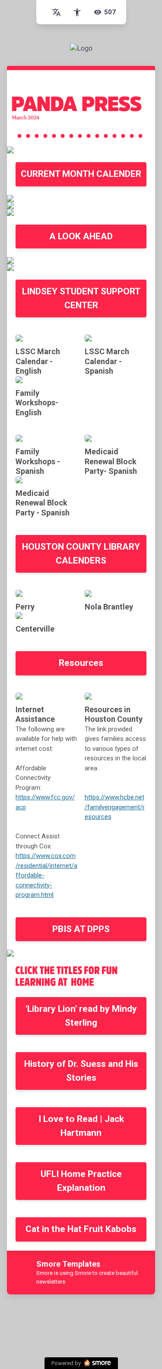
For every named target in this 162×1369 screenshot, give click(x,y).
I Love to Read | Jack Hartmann (81, 1126)
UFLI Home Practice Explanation (81, 1181)
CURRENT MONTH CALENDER (81, 174)
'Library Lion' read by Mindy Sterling (81, 1016)
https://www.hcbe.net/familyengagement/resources (115, 807)
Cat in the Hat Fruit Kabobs (81, 1229)
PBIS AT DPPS (81, 929)
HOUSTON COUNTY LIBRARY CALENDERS (81, 553)
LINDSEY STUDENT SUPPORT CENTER (81, 298)
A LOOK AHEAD (81, 236)
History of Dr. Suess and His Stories (81, 1071)
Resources (81, 663)
